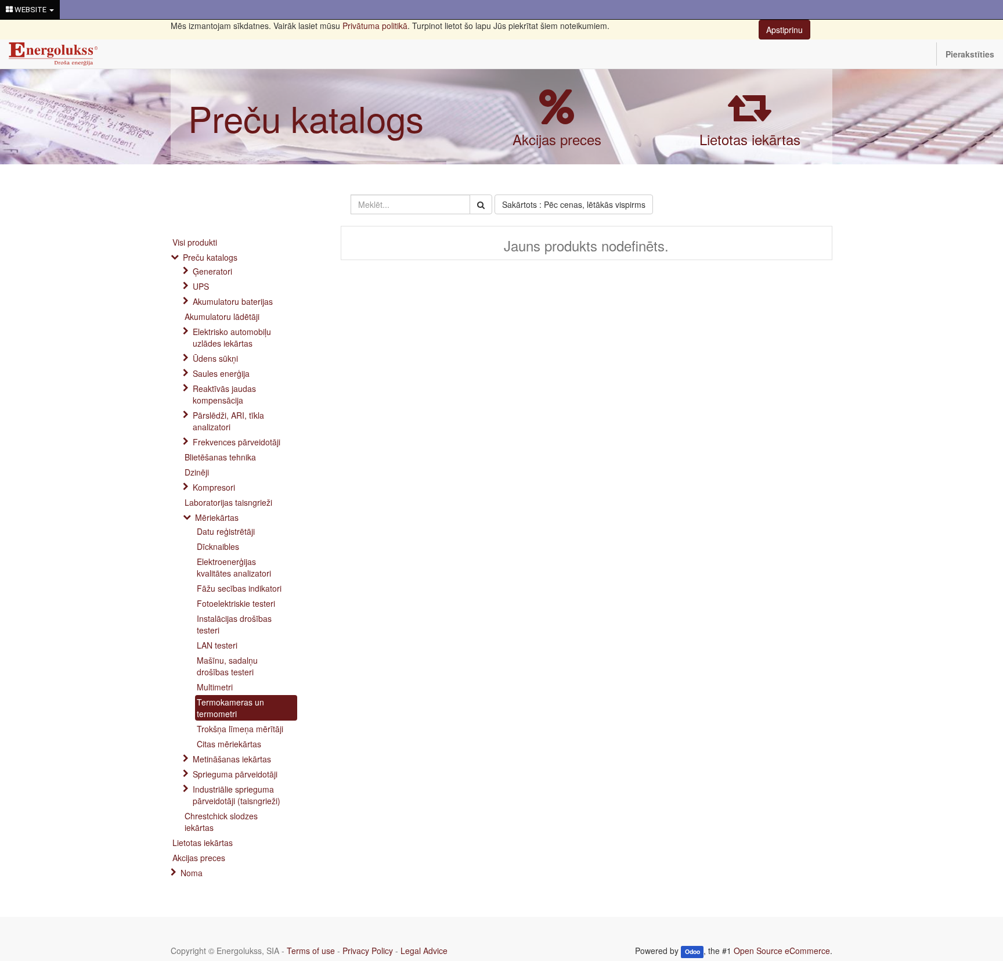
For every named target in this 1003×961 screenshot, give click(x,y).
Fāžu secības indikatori (239, 588)
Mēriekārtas (217, 517)
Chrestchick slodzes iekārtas (221, 821)
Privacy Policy (367, 950)
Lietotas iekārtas (749, 139)
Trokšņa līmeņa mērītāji (240, 729)
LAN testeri (217, 645)
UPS (201, 286)
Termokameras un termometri (230, 707)
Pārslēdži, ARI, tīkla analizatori (228, 421)
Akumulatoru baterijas (233, 301)
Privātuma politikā (374, 25)
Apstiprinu (784, 29)
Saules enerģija (221, 373)
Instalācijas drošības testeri (234, 624)
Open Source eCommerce (782, 950)
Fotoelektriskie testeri (236, 603)
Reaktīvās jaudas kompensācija (224, 394)
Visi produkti (194, 242)
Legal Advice (424, 950)
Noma (192, 873)
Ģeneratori (212, 271)
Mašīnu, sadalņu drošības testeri (227, 666)
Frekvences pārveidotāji (236, 442)
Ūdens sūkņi (215, 358)
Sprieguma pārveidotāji (235, 774)
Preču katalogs (306, 117)
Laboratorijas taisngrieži (228, 502)
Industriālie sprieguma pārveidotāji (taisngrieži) (236, 795)
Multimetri (215, 687)
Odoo (692, 951)
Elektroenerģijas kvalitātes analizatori (234, 567)
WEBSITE (30, 9)
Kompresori (214, 487)
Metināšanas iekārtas (232, 759)
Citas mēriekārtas (229, 744)
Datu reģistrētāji (226, 531)
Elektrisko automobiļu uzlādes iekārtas (232, 337)
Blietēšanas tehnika (220, 457)
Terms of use (311, 950)
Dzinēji (197, 472)
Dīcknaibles (218, 546)
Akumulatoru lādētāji (222, 316)
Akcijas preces (557, 139)
